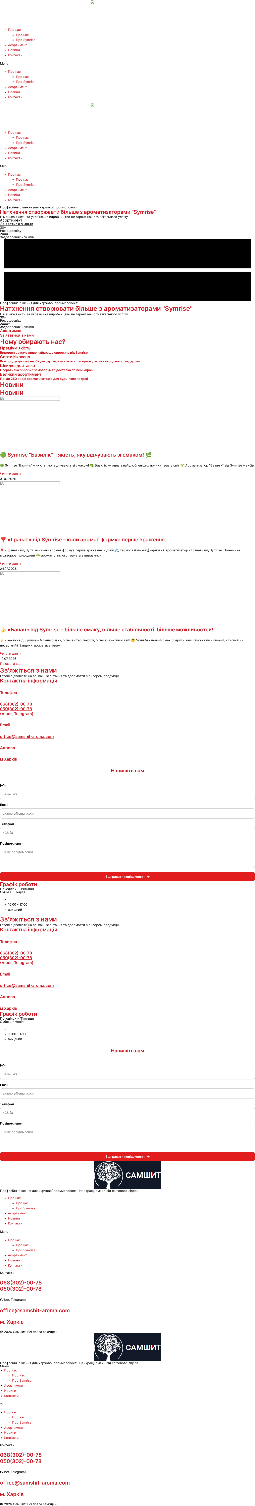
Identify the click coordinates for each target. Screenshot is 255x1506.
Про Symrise (25, 40)
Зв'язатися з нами (16, 224)
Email (4, 805)
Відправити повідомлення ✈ (127, 877)
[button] (127, 63)
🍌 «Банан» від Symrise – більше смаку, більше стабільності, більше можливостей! (106, 629)
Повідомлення (11, 843)
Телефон (7, 824)
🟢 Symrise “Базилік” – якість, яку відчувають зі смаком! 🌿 (76, 455)
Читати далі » (10, 474)
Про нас (14, 30)
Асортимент (17, 45)
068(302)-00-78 (16, 704)
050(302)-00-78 (16, 709)
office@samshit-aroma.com (27, 736)
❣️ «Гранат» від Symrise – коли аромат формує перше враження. (83, 539)
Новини (14, 50)
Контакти (15, 55)
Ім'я (3, 785)
